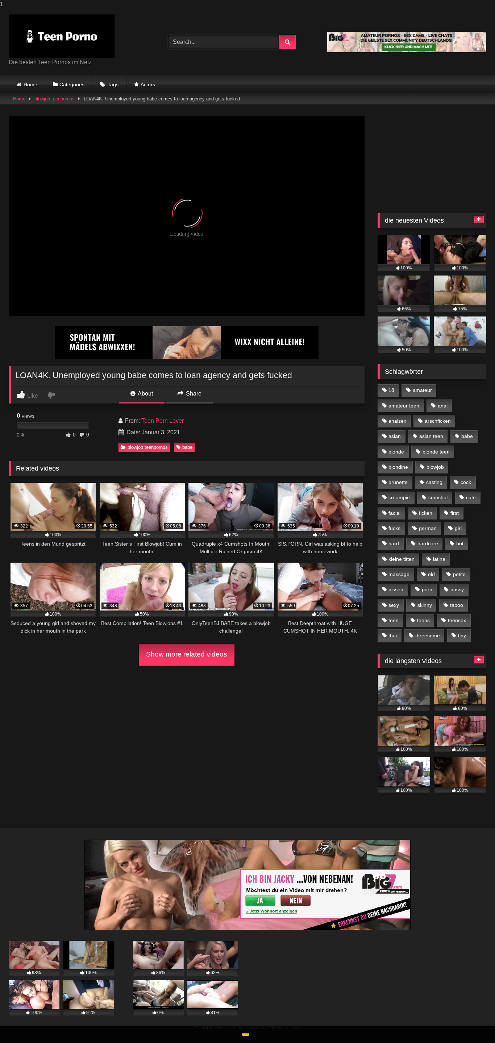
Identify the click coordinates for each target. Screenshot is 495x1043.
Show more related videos (186, 654)
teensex (457, 620)
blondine (398, 467)
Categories (71, 84)
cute (471, 497)
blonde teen (436, 452)
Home (30, 84)
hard (393, 543)
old (431, 574)
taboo (456, 605)
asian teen (431, 436)
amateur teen (403, 406)
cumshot (438, 497)
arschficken (438, 421)
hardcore (427, 543)
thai (392, 635)
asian (394, 436)
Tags (113, 84)
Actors (148, 84)
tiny (462, 635)
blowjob (435, 467)
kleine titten (401, 559)
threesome (427, 635)
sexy (393, 605)
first (454, 513)
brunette (398, 482)
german (428, 528)
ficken (425, 513)
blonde (396, 452)
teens (423, 620)
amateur (422, 390)
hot (459, 543)
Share (192, 393)
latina (439, 559)
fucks (394, 528)
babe (187, 447)
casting (434, 482)
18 (391, 390)
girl (458, 528)
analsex (397, 421)
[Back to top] (473, 1022)
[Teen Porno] (62, 36)
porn (427, 589)
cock (466, 482)
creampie (399, 497)
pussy (457, 589)
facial (394, 513)
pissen (395, 589)
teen (393, 620)
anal (443, 406)
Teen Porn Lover (162, 421)
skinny (424, 605)
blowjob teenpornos (54, 99)
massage (398, 574)
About (145, 393)
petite (459, 574)
